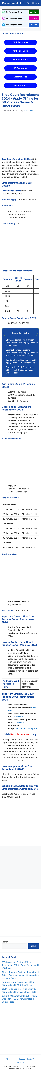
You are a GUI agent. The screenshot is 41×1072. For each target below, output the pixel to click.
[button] (28, 3)
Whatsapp (21, 728)
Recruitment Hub (13, 3)
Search (5, 942)
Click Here (18, 716)
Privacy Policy (11, 1059)
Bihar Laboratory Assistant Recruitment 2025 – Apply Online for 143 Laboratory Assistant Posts (22, 353)
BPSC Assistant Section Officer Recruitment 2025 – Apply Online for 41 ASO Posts (22, 343)
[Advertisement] (20, 136)
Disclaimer (20, 1062)
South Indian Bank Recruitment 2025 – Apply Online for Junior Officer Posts (20, 370)
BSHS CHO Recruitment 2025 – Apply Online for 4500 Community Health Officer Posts (19, 999)
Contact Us (31, 1059)
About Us (21, 1059)
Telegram (32, 728)
